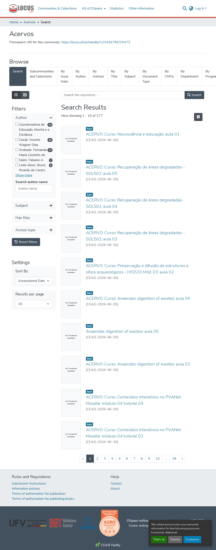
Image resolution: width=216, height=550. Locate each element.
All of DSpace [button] (92, 8)
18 (174, 458)
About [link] (115, 488)
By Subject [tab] (130, 74)
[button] (21, 8)
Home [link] (13, 22)
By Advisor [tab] (98, 74)
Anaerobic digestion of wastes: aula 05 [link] (122, 331)
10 (157, 458)
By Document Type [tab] (150, 76)
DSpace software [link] (140, 520)
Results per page (29, 294)
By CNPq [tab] (169, 74)
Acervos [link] (29, 22)
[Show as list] (16, 95)
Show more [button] (23, 175)
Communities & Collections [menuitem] (57, 8)
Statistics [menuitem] (117, 8)
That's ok (159, 539)
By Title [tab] (114, 74)
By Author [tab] (81, 74)
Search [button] (196, 95)
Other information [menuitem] (141, 8)
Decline (175, 539)
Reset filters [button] (27, 242)
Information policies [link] (26, 488)
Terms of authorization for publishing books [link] (43, 498)
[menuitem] (93, 8)
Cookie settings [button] (139, 526)
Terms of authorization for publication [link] (38, 493)
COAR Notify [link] (110, 545)
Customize (192, 539)
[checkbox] (16, 124)
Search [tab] (18, 71)
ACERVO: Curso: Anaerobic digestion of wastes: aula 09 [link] (138, 298)
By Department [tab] (189, 74)
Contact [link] (116, 483)
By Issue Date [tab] (65, 76)
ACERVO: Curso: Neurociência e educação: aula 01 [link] (133, 134)
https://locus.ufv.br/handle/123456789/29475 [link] (95, 42)
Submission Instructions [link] (29, 483)
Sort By (21, 271)
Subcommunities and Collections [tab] (42, 74)
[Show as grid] (24, 95)
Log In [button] (200, 8)
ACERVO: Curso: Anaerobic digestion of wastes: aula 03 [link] (138, 364)
